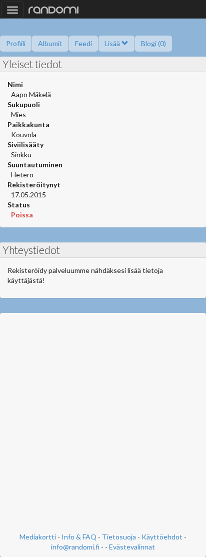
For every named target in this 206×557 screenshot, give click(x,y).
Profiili (16, 43)
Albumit (50, 43)
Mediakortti (38, 536)
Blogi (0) (153, 43)
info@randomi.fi (75, 546)
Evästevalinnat (132, 546)
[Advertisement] (103, 424)
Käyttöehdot (162, 536)
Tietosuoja (119, 536)
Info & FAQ (79, 536)
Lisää (113, 43)
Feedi (83, 43)
